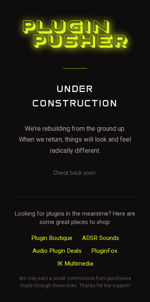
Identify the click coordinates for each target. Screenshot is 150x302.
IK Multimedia (75, 263)
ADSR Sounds (100, 238)
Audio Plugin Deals (57, 250)
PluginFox (104, 250)
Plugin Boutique (51, 238)
